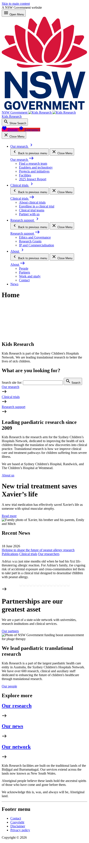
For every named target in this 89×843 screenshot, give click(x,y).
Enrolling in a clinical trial (36, 206)
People (23, 268)
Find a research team (33, 163)
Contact (24, 280)
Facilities (25, 175)
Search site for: (12, 382)
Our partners (10, 631)
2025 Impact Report (32, 179)
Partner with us (29, 214)
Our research (10, 387)
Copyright (17, 822)
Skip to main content (16, 3)
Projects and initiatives (34, 171)
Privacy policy (20, 830)
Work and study (30, 276)
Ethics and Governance (35, 237)
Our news (12, 726)
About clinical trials (32, 202)
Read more (9, 516)
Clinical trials (11, 397)
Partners (24, 272)
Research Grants (30, 241)
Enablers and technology (36, 167)
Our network (16, 747)
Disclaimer (17, 826)
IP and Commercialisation (36, 245)
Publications (10, 554)
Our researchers (48, 554)
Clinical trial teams (31, 210)
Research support (13, 407)
